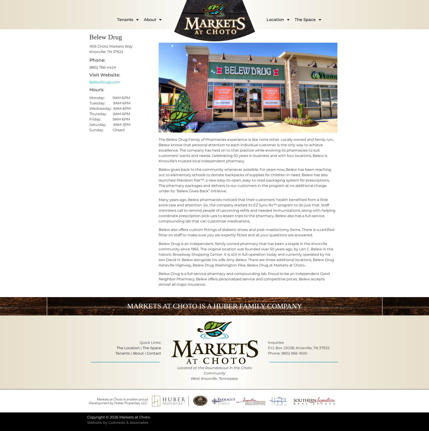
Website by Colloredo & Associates (117, 422)
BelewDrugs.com (104, 82)
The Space (305, 19)
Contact (154, 353)
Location (275, 19)
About (150, 19)
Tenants (125, 19)
